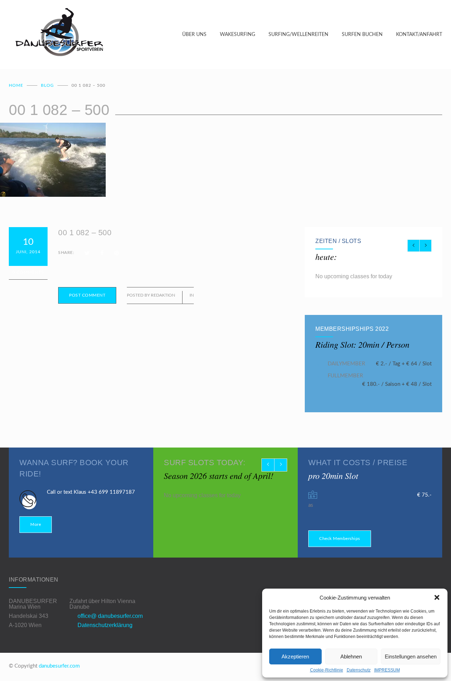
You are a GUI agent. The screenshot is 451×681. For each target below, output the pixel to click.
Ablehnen (351, 656)
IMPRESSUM (387, 670)
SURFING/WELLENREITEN (298, 34)
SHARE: (66, 252)
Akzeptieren (295, 656)
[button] (436, 597)
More (35, 524)
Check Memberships (339, 538)
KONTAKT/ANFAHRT (419, 34)
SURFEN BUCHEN (362, 34)
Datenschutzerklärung (105, 625)
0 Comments (28, 272)
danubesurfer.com (59, 666)
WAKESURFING (237, 34)
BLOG (47, 85)
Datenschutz (359, 670)
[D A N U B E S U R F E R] (95, 34)
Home (16, 85)
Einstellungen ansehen (411, 656)
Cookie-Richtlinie (326, 670)
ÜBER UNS (194, 34)
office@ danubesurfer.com (110, 616)
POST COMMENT (87, 295)
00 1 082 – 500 (84, 232)
